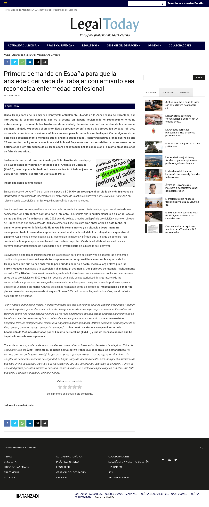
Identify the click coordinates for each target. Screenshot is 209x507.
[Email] (37, 62)
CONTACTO (81, 494)
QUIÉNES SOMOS (114, 494)
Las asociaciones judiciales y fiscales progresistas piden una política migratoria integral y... (181, 160)
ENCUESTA (10, 461)
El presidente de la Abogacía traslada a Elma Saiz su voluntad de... (182, 202)
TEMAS (8, 456)
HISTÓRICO (115, 467)
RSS (110, 472)
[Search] (162, 3)
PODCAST (9, 477)
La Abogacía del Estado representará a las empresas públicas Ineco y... (180, 132)
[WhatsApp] (22, 62)
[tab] (151, 92)
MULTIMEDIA (11, 472)
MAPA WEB (131, 494)
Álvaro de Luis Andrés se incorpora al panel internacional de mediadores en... (181, 188)
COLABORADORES (118, 456)
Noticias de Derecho (48, 54)
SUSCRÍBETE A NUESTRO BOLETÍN (128, 461)
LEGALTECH (63, 467)
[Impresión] (44, 62)
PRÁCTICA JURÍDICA (67, 461)
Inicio (7, 54)
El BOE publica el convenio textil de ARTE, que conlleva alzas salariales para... (181, 215)
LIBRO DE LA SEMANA (16, 467)
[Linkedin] (29, 62)
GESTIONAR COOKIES (176, 494)
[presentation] (151, 92)
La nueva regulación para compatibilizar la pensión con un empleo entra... (181, 118)
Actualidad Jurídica (23, 54)
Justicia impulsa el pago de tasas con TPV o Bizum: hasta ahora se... (182, 105)
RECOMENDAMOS (118, 477)
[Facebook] (7, 62)
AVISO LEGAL (96, 494)
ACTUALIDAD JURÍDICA (69, 456)
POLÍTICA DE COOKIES (151, 494)
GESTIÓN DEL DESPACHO (71, 472)
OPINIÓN (61, 477)
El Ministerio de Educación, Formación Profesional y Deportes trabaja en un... (182, 174)
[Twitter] (14, 62)
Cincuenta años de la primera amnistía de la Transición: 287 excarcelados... (180, 229)
